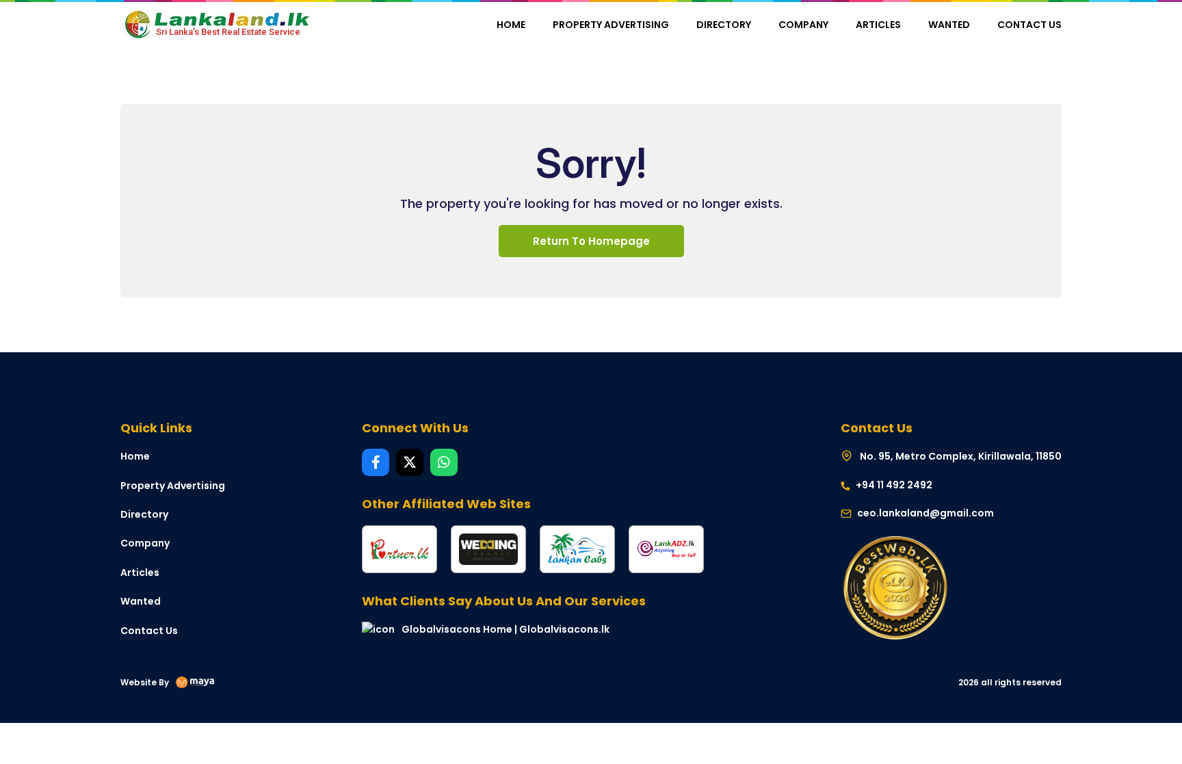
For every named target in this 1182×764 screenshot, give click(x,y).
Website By (144, 682)
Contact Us (1029, 24)
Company (803, 24)
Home (511, 24)
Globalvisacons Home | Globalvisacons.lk (505, 629)
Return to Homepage (591, 241)
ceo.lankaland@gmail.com (925, 513)
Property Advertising (611, 24)
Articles (878, 24)
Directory (723, 24)
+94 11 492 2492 (893, 485)
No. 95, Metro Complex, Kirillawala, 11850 (960, 456)
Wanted (949, 24)
